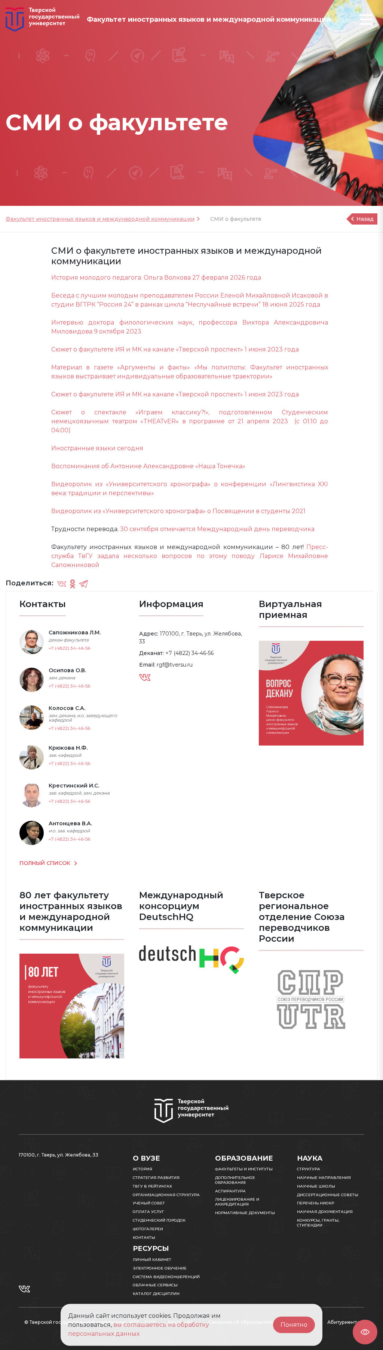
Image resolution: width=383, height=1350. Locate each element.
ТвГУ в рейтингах (152, 1186)
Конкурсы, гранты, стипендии (318, 1223)
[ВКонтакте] (61, 583)
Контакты (144, 1237)
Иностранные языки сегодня (97, 448)
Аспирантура (230, 1191)
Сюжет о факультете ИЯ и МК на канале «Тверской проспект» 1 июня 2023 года (175, 349)
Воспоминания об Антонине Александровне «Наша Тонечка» (148, 466)
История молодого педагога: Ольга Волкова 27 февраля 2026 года (156, 277)
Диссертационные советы (327, 1194)
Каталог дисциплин (156, 1293)
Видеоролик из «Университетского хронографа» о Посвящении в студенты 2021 (178, 511)
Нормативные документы (245, 1212)
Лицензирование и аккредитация (237, 1202)
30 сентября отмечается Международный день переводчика (217, 529)
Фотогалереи (148, 1228)
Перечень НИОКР (315, 1203)
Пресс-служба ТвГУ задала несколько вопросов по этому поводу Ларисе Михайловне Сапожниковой (189, 556)
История (142, 1169)
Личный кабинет (152, 1259)
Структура (308, 1169)
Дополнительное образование (235, 1180)
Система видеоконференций (166, 1276)
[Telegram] (83, 583)
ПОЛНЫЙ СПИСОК (45, 863)
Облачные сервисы (155, 1285)
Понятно (294, 1324)
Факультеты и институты (244, 1169)
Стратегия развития (156, 1177)
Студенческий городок (159, 1220)
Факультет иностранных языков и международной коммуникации (100, 219)
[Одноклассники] (72, 583)
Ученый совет (149, 1203)
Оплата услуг (148, 1211)
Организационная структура (166, 1194)
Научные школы (316, 1186)
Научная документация (325, 1211)
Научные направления (324, 1177)
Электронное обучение (160, 1268)
